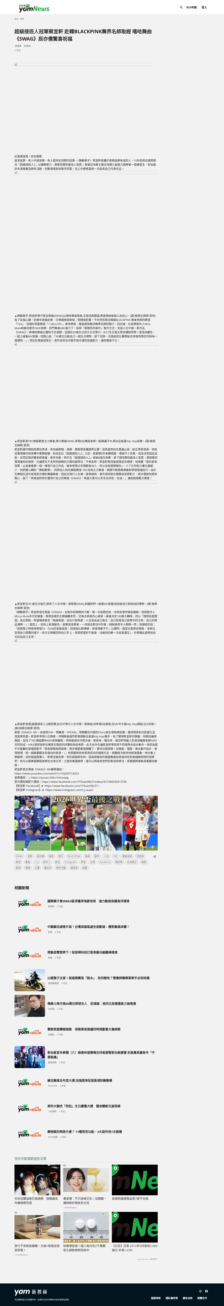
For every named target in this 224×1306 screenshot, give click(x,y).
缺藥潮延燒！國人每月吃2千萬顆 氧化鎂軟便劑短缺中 (84, 1248)
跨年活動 (61, 867)
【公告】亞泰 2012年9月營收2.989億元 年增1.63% (134, 1248)
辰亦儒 (40, 856)
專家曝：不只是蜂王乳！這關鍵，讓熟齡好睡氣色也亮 (85, 1201)
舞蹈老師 (127, 856)
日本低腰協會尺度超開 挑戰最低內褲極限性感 (36, 1201)
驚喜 (27, 862)
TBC (115, 856)
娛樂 (143, 862)
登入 (204, 7)
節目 (18, 867)
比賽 (37, 867)
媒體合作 (202, 1298)
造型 (57, 862)
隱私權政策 (172, 1298)
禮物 (27, 867)
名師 (92, 862)
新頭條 (18, 45)
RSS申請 (191, 7)
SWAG (19, 856)
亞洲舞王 (132, 862)
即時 (22, 19)
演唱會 (74, 867)
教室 (18, 862)
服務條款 (156, 1298)
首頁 (16, 19)
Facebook (105, 862)
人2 (37, 862)
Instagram (70, 862)
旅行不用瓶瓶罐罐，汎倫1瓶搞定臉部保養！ (37, 1248)
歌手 (96, 856)
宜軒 (29, 856)
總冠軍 (119, 862)
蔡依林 (140, 856)
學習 (83, 862)
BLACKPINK (74, 856)
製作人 (46, 862)
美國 (84, 867)
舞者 (87, 856)
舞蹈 (51, 856)
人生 (106, 856)
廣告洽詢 (187, 1298)
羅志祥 (48, 867)
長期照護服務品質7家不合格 (130, 1199)
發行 (60, 856)
